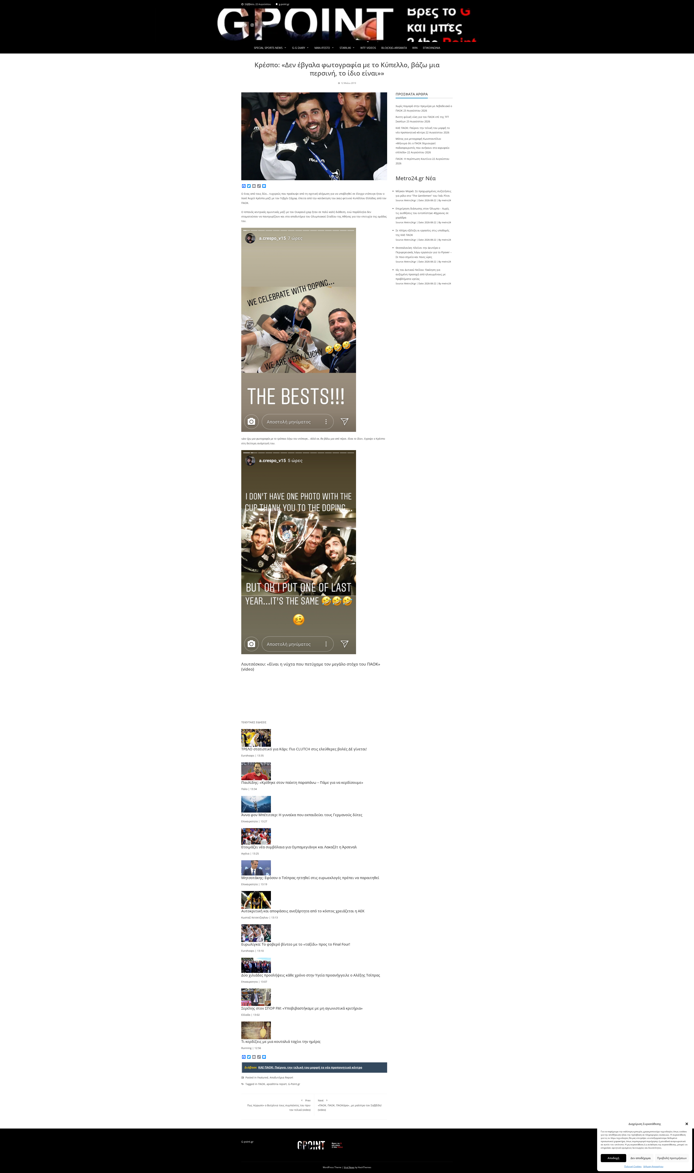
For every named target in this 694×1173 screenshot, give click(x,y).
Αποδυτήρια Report (281, 1077)
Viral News (349, 1167)
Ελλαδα (245, 1014)
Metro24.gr (410, 200)
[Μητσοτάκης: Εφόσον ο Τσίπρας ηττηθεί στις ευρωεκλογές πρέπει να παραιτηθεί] (256, 867)
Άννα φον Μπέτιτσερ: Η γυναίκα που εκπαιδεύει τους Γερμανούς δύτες (301, 814)
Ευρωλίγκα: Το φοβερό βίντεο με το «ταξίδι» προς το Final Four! (295, 944)
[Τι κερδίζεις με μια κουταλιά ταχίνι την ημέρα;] (256, 1030)
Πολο (244, 789)
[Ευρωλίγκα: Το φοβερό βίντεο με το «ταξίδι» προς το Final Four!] (256, 933)
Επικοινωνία (431, 48)
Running (246, 1048)
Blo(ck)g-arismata (394, 48)
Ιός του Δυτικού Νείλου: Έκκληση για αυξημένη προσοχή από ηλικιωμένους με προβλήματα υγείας (421, 274)
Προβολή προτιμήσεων (672, 1158)
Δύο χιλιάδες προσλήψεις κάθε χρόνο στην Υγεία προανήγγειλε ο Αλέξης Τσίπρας (310, 975)
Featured (262, 1077)
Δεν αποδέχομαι (641, 1158)
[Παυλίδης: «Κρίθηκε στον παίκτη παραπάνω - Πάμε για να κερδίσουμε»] (256, 771)
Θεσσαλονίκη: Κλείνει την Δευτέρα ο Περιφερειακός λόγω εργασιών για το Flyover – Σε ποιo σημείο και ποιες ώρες (424, 252)
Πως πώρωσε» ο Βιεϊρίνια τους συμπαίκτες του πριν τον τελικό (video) (278, 1105)
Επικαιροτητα (249, 821)
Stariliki (345, 48)
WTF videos (368, 48)
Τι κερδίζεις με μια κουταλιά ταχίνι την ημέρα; (281, 1041)
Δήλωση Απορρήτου (653, 1166)
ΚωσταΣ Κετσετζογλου (254, 917)
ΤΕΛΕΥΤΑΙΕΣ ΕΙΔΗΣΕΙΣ (253, 722)
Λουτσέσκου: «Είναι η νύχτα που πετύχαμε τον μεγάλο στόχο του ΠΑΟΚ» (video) (310, 666)
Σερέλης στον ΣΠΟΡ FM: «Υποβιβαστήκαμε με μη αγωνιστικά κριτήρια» (302, 1008)
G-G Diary (298, 48)
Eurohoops (247, 755)
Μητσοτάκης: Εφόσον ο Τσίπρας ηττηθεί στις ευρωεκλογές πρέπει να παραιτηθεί (310, 877)
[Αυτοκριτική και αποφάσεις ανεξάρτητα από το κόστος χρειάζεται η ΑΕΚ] (256, 899)
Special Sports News (268, 48)
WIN (414, 48)
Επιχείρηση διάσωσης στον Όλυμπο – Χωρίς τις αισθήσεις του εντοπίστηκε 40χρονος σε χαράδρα (422, 213)
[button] (687, 1124)
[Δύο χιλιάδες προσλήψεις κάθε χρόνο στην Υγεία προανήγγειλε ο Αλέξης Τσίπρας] (256, 965)
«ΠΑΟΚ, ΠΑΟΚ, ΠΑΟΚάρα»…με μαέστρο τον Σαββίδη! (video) (350, 1105)
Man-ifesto (322, 48)
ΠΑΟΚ (261, 1084)
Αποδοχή (613, 1158)
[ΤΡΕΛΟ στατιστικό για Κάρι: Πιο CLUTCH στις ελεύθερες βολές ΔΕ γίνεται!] (256, 737)
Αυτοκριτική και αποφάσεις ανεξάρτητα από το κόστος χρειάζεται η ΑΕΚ (303, 911)
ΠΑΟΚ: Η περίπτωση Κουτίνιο (413, 159)
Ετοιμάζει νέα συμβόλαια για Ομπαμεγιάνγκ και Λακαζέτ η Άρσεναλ (299, 847)
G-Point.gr (294, 1084)
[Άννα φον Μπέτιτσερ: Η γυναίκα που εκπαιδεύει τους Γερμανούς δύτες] (256, 803)
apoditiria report (277, 1084)
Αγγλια (245, 853)
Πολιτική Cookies (633, 1166)
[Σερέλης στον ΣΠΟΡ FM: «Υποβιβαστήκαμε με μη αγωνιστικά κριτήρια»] (256, 997)
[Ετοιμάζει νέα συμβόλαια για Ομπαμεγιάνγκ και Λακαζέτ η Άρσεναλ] (256, 836)
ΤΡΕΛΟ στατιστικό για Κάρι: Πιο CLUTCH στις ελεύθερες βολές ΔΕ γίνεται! (304, 749)
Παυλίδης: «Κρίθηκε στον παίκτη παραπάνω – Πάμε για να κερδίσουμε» (302, 782)
